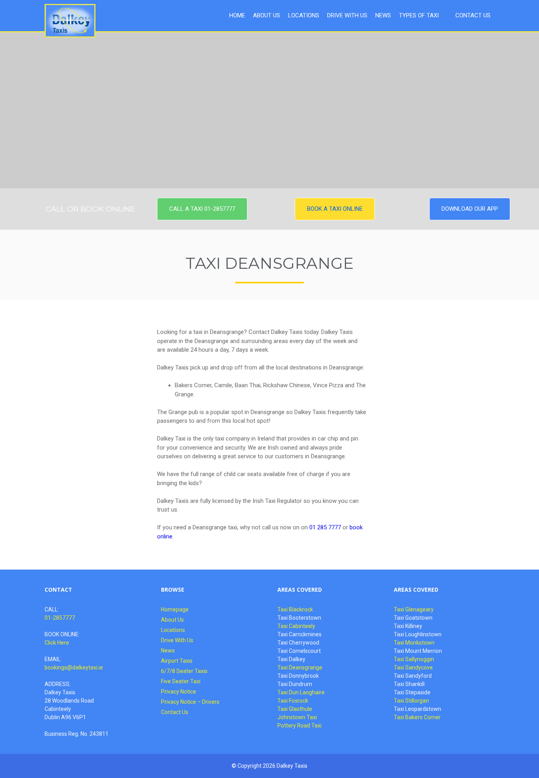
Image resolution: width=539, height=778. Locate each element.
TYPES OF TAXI (419, 15)
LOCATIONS (303, 15)
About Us (172, 620)
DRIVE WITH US (347, 15)
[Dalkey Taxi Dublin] (70, 20)
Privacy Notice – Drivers (190, 702)
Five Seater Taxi (180, 681)
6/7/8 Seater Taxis (184, 671)
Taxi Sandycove (413, 667)
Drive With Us (177, 640)
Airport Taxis (177, 661)
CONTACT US (472, 15)
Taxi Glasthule (294, 709)
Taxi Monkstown (414, 642)
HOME (237, 15)
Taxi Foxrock (292, 700)
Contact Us (174, 712)
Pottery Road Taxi (299, 725)
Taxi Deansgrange (299, 667)
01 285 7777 (325, 527)
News (168, 650)
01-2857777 (60, 618)
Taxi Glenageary (414, 609)
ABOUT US (266, 15)
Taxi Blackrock (295, 609)
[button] (202, 209)
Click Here (57, 642)
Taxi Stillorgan (411, 700)
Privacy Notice (178, 691)
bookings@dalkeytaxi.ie (74, 667)
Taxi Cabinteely (296, 626)
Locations (173, 630)
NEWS (383, 15)
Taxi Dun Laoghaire (301, 692)
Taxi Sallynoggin (414, 659)
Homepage (175, 609)
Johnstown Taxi (297, 717)
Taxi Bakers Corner (417, 717)
